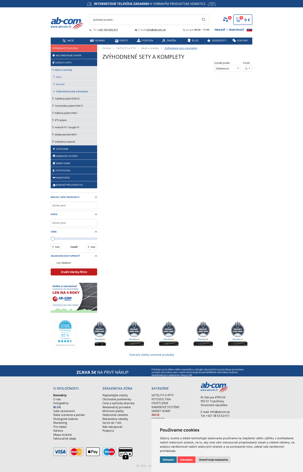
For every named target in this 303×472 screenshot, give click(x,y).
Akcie (59, 77)
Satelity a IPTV (163, 395)
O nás (57, 399)
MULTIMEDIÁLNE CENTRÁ (68, 55)
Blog (57, 407)
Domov (106, 48)
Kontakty (59, 395)
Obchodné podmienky (116, 399)
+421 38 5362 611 (107, 29)
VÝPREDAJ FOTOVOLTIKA (65, 48)
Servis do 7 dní (111, 423)
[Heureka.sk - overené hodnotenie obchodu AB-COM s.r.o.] (65, 334)
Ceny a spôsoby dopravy (118, 403)
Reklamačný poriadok (116, 407)
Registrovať (236, 29)
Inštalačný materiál (65, 141)
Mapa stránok (62, 435)
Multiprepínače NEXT (66, 134)
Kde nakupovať (112, 427)
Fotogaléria (60, 403)
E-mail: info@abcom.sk (215, 412)
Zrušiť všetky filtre (74, 272)
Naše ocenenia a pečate (69, 415)
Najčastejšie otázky (115, 395)
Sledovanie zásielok (115, 415)
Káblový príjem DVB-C (66, 112)
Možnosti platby (113, 411)
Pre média (59, 427)
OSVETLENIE (61, 148)
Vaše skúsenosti (64, 411)
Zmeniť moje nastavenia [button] (213, 459)
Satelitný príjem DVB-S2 (67, 98)
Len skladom (64, 262)
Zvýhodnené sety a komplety (180, 48)
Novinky (60, 84)
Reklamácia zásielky (115, 419)
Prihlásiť (219, 29)
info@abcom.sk (156, 29)
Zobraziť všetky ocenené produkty (151, 355)
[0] (225, 21)
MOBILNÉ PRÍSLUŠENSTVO (69, 184)
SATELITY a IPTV (126, 48)
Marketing (60, 423)
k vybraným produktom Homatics (150, 4)
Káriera (58, 431)
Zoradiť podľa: (222, 63)
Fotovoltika (161, 399)
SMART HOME (62, 163)
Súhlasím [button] (168, 459)
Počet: (246, 63)
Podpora (108, 431)
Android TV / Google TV (67, 127)
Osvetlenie (160, 403)
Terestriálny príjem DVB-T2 (69, 105)
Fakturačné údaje (64, 438)
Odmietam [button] (186, 459)
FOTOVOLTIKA (62, 170)
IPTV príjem (61, 120)
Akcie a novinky (150, 48)
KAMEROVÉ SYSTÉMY (66, 156)
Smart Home (161, 411)
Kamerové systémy (166, 407)
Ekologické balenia (65, 419)
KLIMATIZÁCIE (63, 177)
